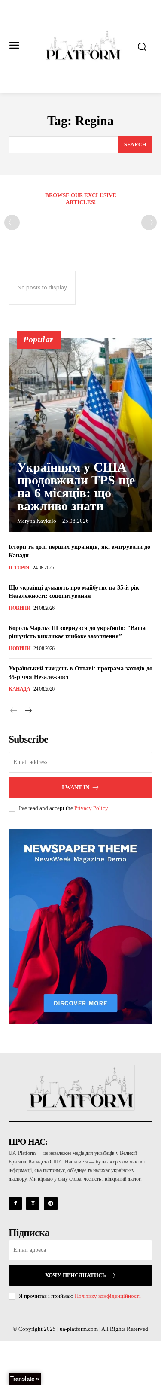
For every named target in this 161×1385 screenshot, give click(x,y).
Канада (19, 689)
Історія (19, 568)
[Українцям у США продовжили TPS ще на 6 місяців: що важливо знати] (80, 435)
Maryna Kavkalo (36, 520)
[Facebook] (15, 1203)
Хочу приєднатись (75, 1275)
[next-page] (27, 711)
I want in (75, 787)
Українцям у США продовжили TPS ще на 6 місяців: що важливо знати (76, 486)
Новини (19, 608)
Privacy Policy (91, 808)
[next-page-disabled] (149, 222)
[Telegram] (50, 1203)
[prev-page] (12, 222)
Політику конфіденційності (108, 1296)
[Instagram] (32, 1203)
